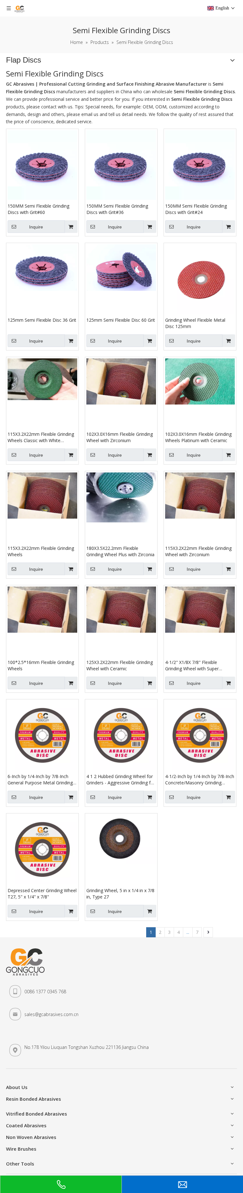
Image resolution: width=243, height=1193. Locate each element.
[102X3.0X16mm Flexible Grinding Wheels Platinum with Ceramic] (200, 381)
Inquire (36, 226)
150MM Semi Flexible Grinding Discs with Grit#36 (117, 209)
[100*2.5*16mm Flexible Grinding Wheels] (42, 609)
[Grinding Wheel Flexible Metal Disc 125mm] (200, 279)
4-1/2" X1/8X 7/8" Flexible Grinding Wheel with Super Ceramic (192, 665)
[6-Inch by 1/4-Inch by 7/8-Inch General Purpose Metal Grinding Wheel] (42, 735)
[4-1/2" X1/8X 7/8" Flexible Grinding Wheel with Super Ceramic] (200, 609)
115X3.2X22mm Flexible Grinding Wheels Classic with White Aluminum (41, 437)
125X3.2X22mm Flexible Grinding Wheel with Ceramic (119, 665)
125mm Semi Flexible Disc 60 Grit (120, 320)
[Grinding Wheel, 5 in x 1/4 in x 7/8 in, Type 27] (121, 839)
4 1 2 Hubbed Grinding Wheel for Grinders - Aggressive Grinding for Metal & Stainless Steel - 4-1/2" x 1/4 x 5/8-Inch (120, 779)
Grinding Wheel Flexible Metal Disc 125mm (195, 323)
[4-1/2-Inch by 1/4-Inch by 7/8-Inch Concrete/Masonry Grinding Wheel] (200, 735)
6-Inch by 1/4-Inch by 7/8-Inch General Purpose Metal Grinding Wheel (40, 779)
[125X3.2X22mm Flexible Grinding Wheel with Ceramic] (121, 609)
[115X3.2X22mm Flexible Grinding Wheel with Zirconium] (200, 495)
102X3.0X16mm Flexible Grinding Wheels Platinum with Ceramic (198, 437)
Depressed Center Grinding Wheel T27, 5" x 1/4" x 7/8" (42, 893)
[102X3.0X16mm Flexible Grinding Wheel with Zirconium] (121, 381)
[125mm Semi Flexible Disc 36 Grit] (42, 267)
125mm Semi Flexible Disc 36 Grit (42, 320)
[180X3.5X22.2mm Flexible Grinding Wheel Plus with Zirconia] (121, 497)
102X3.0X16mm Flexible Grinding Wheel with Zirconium (119, 437)
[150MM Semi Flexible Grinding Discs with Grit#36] (121, 164)
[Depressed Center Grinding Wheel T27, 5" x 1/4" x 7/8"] (42, 849)
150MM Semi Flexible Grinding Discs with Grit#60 (38, 209)
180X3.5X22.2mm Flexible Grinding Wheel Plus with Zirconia (120, 551)
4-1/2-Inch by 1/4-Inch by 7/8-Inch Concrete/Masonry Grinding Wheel (199, 779)
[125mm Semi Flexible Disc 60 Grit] (121, 267)
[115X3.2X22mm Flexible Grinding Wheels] (42, 495)
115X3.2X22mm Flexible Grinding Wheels (41, 551)
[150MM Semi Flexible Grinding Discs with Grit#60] (42, 164)
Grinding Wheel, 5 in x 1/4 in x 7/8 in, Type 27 (120, 893)
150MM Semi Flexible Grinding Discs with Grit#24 (196, 209)
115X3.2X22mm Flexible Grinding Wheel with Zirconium (198, 551)
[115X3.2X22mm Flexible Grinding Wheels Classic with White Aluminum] (42, 379)
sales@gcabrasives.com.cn (51, 1014)
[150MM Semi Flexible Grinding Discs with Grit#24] (200, 164)
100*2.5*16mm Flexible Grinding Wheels (41, 665)
